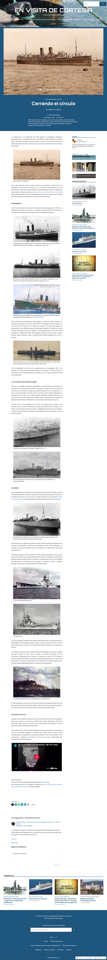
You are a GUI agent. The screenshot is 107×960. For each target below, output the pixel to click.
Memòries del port (94, 896)
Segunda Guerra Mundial (43, 125)
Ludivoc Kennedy (55, 122)
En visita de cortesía (53, 10)
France (46, 192)
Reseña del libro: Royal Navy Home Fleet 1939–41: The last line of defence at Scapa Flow (83, 276)
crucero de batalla (42, 120)
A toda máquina (77, 203)
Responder (14, 842)
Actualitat (82, 896)
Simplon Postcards (38, 317)
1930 (29, 120)
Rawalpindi (61, 123)
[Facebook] (9, 4)
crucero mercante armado (55, 120)
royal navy (68, 123)
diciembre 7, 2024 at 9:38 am (24, 826)
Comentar (56, 864)
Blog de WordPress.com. (53, 957)
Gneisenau (37, 122)
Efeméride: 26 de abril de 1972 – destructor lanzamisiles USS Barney (83, 227)
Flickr (47, 281)
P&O (61, 122)
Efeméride (74, 224)
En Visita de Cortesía (53, 115)
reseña (78, 273)
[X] (14, 4)
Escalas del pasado (51, 99)
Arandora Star (38, 192)
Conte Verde (55, 192)
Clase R (33, 120)
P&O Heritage (45, 782)
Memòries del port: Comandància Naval (88, 900)
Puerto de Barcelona (51, 123)
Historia (59, 99)
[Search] (103, 4)
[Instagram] (11, 4)
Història (88, 896)
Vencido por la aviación (79, 251)
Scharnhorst (32, 125)
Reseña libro (84, 273)
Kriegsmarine (45, 122)
